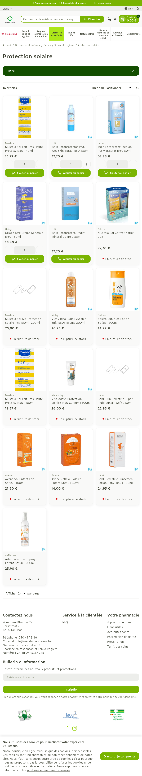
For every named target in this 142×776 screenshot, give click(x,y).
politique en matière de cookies (48, 770)
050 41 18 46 (28, 637)
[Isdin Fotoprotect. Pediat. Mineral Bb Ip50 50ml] (71, 203)
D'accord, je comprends (120, 756)
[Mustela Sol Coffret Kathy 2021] (117, 203)
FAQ (65, 622)
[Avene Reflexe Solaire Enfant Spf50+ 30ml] (71, 449)
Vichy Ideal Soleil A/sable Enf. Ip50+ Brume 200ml (68, 321)
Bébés (47, 45)
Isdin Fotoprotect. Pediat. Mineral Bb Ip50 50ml (68, 235)
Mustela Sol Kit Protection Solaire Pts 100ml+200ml (23, 321)
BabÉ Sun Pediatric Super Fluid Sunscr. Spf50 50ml (115, 401)
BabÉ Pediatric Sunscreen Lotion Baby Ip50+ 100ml (115, 481)
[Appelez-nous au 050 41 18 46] (109, 19)
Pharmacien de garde (121, 637)
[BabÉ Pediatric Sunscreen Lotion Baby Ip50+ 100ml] (117, 449)
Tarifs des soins (117, 646)
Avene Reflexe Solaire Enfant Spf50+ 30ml (66, 481)
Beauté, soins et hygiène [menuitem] (27, 34)
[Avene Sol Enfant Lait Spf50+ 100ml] (24, 449)
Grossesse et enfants (27, 45)
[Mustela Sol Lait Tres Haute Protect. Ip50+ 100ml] (24, 369)
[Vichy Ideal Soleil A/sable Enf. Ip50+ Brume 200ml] (71, 289)
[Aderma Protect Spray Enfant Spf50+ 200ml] (24, 529)
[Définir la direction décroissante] (137, 88)
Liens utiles (115, 627)
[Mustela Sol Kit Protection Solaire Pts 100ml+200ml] (24, 289)
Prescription (115, 641)
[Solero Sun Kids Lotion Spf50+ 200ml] (117, 289)
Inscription (71, 689)
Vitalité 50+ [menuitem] (73, 34)
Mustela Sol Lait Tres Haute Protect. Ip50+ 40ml (24, 149)
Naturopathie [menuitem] (88, 34)
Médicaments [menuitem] (134, 34)
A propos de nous (119, 622)
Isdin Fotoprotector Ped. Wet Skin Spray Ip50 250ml (70, 149)
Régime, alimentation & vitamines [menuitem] (41, 34)
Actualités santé (118, 632)
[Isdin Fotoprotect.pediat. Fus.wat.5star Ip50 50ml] (117, 117)
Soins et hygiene (64, 45)
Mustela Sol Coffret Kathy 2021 (116, 235)
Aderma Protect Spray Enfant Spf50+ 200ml (20, 561)
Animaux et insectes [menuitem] (118, 34)
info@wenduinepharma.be (33, 641)
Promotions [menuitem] (11, 33)
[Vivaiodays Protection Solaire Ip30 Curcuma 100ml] (71, 369)
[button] (71, 71)
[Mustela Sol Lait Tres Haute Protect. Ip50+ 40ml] (24, 117)
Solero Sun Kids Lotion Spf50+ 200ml (113, 321)
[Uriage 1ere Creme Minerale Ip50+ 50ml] (24, 203)
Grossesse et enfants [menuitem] (57, 34)
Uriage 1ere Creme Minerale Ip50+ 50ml (24, 235)
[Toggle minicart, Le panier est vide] (122, 19)
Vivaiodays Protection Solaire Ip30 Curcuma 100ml (71, 401)
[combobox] (50, 19)
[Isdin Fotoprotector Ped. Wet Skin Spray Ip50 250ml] (71, 117)
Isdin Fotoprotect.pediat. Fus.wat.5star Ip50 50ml (115, 149)
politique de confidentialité (119, 697)
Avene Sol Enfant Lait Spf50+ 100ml (19, 481)
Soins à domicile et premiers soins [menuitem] (103, 33)
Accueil (7, 45)
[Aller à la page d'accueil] (10, 19)
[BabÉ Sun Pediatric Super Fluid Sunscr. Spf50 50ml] (117, 369)
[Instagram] (74, 728)
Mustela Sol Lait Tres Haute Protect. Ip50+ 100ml (24, 401)
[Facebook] (67, 728)
